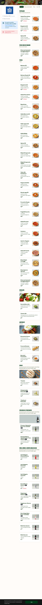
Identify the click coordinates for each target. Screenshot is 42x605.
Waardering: (9, 16)
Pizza (34, 6)
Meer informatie (7, 18)
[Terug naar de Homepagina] (2, 2)
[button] (39, 7)
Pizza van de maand (28, 6)
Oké (31, 602)
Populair (21, 6)
